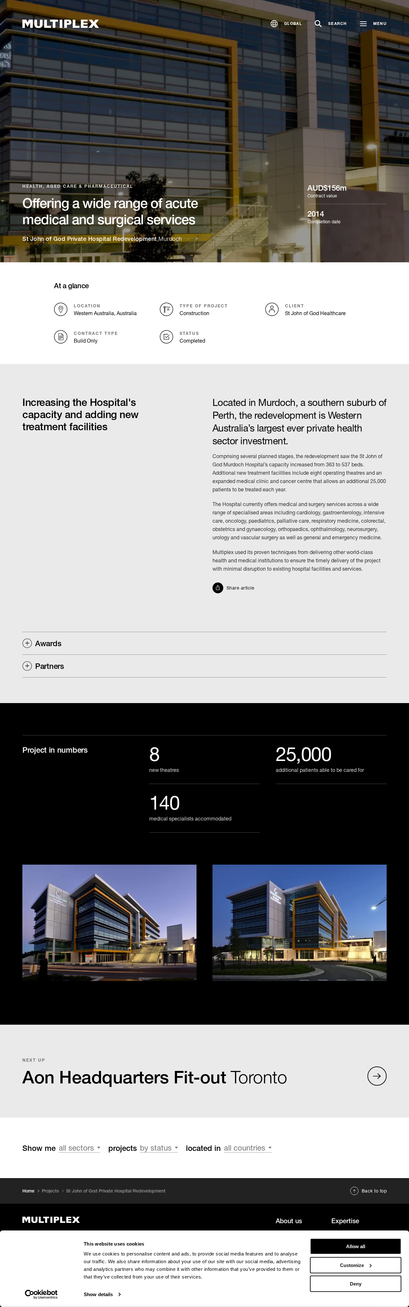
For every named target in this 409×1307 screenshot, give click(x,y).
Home (28, 1190)
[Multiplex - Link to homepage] (77, 1219)
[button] (286, 23)
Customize (352, 1265)
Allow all (355, 1246)
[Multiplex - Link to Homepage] (60, 24)
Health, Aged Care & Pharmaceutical (77, 186)
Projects (50, 1190)
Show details (98, 1294)
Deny (355, 1284)
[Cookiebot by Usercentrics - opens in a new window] (41, 1294)
